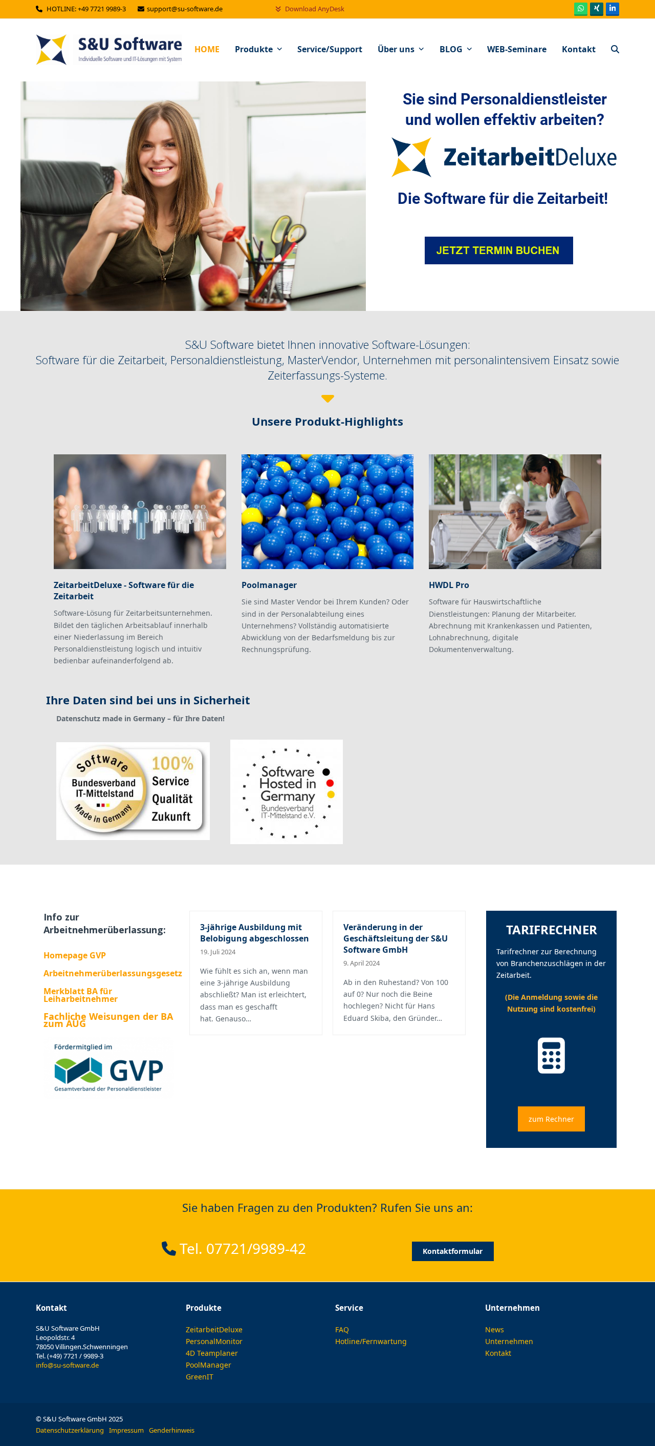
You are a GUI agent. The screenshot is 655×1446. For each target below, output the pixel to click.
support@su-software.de (185, 8)
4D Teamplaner (212, 1353)
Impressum (126, 1430)
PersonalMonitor (214, 1341)
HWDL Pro (449, 585)
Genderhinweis (171, 1430)
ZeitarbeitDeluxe (214, 1329)
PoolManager (208, 1365)
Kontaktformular (453, 1251)
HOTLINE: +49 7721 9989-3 (87, 8)
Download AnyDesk (313, 8)
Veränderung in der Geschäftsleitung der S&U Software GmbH (395, 938)
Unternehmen (509, 1341)
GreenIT (199, 1376)
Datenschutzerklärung (70, 1430)
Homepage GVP (74, 955)
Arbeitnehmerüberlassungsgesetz (112, 973)
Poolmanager (269, 585)
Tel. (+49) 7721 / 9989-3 (69, 1355)
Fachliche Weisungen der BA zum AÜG (108, 1020)
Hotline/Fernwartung (371, 1341)
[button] (615, 49)
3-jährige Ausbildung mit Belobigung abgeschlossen (254, 932)
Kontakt (498, 1353)
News (494, 1329)
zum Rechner (551, 1119)
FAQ (342, 1329)
